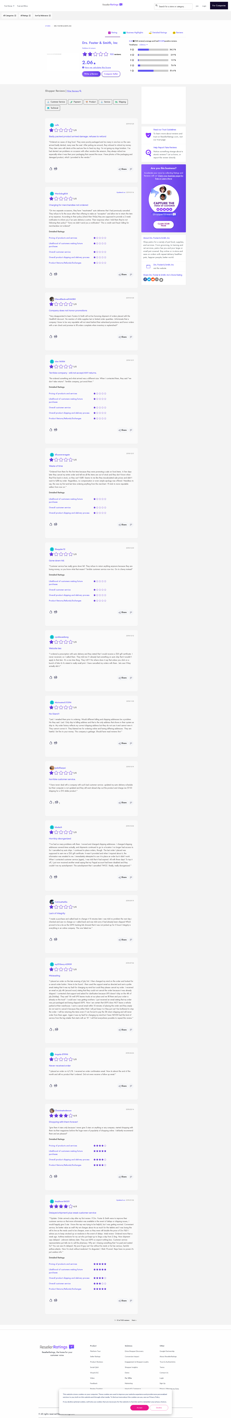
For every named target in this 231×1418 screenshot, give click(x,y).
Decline (159, 1408)
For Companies (219, 5)
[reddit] (153, 279)
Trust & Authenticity (167, 1362)
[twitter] (149, 279)
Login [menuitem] (204, 6)
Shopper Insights (131, 1367)
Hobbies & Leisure (89, 48)
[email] (157, 279)
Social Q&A (94, 1367)
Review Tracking (96, 1389)
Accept (139, 1408)
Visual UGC (94, 1373)
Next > (134, 1320)
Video (92, 1378)
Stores (47, 26)
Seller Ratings (95, 1356)
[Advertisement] (163, 105)
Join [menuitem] (197, 6)
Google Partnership (167, 1351)
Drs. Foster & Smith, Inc (100, 42)
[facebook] (145, 279)
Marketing (129, 1383)
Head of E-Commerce (133, 1389)
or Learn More (165, 178)
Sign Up (162, 1383)
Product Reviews (96, 1362)
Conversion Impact (132, 1356)
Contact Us (164, 1373)
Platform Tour (95, 1351)
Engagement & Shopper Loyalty (137, 1362)
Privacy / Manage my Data (169, 1389)
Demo (127, 1373)
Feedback (93, 1383)
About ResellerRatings (168, 1356)
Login (162, 1378)
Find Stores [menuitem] (8, 6)
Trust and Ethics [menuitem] (22, 6)
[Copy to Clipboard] (161, 280)
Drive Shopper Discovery (134, 1351)
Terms (162, 1367)
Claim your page (164, 224)
